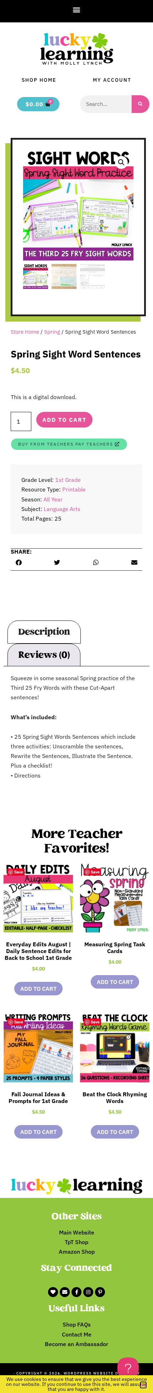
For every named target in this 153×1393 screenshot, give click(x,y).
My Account (112, 80)
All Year (53, 499)
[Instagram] (88, 1292)
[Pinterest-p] (100, 1292)
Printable (74, 489)
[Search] (140, 104)
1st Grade (68, 479)
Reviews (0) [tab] (44, 655)
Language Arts (62, 508)
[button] (77, 9)
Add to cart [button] (38, 988)
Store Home (25, 331)
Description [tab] (44, 631)
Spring (52, 331)
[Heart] (53, 1292)
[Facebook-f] (76, 1292)
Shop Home (39, 80)
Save (18, 872)
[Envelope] (65, 1292)
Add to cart (64, 419)
